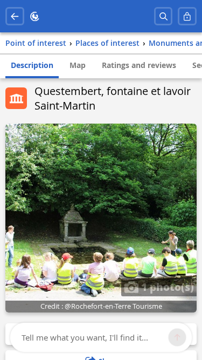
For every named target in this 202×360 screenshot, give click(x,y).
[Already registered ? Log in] (187, 16)
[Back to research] (14, 16)
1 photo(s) (166, 286)
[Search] (163, 16)
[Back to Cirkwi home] (35, 16)
